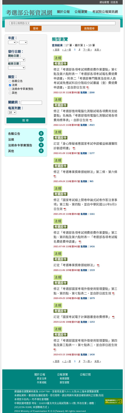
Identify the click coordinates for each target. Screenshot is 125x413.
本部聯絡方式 (40, 407)
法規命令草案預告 (23, 89)
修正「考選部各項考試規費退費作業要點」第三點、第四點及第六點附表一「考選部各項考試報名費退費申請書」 (85, 237)
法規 (14, 85)
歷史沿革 (42, 378)
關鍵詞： (14, 102)
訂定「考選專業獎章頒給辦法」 (75, 265)
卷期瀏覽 (64, 378)
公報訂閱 (85, 374)
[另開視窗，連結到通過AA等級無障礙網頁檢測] (113, 401)
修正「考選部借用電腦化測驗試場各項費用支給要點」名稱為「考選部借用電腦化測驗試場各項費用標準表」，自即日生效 (85, 115)
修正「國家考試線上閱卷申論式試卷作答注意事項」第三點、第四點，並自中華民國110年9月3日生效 (85, 204)
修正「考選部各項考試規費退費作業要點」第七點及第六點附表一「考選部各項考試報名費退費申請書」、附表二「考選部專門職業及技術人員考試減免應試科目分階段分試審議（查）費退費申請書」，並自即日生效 (85, 78)
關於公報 (63, 12)
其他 (14, 92)
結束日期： (15, 63)
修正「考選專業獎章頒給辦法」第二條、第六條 (85, 172)
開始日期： (15, 55)
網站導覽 (104, 2)
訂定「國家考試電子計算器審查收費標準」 (82, 317)
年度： (13, 38)
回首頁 (114, 2)
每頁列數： (16, 108)
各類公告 (17, 81)
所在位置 (82, 403)
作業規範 (42, 382)
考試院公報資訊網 (105, 12)
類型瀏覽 (64, 382)
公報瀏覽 (81, 12)
